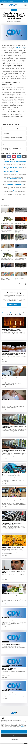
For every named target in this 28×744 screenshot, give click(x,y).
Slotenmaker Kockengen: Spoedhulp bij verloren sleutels (20, 214)
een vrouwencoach (21, 47)
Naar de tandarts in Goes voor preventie (14, 184)
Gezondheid (14, 9)
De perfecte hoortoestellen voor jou (13, 178)
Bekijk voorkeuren (14, 739)
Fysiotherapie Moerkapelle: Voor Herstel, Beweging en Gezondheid (12, 524)
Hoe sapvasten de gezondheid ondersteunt (15, 190)
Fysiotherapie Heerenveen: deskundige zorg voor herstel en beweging (13, 499)
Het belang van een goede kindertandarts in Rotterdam (13, 378)
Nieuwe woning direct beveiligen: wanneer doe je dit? (20, 278)
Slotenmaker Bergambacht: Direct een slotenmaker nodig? (20, 259)
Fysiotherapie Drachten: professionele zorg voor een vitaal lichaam (14, 427)
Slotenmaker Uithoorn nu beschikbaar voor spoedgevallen (20, 240)
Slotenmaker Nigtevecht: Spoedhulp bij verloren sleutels (6, 240)
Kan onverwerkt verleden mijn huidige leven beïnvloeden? (14, 138)
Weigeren (14, 735)
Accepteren (14, 732)
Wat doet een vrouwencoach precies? (14, 128)
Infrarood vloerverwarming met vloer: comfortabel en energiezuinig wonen (11, 330)
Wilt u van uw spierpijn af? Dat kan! (13, 167)
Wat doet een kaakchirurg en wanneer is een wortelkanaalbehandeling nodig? (13, 354)
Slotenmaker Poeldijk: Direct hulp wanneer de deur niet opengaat (20, 250)
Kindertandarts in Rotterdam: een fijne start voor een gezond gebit (13, 402)
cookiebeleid (21, 726)
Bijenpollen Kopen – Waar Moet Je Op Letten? (13, 547)
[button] (26, 718)
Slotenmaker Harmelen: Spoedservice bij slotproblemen (19, 231)
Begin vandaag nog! (14, 293)
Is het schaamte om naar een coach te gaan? (14, 143)
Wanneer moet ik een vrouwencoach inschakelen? (14, 132)
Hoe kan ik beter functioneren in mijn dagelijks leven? (14, 149)
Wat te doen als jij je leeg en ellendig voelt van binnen (13, 572)
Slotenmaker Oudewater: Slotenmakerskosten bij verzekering (20, 269)
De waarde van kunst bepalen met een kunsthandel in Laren (5, 278)
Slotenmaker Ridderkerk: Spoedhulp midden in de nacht (6, 269)
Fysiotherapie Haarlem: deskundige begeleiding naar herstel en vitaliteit (11, 475)
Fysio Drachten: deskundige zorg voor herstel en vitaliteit (13, 451)
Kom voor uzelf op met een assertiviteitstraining (9, 669)
